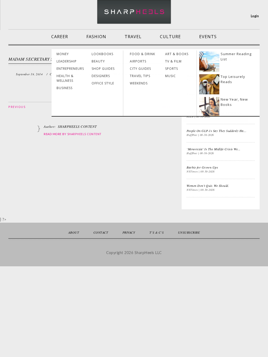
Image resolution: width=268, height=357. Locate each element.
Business (64, 88)
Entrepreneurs (70, 68)
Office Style (103, 83)
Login (255, 16)
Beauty (98, 61)
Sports (171, 68)
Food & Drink (142, 54)
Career (59, 36)
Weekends (139, 83)
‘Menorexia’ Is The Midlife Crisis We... (214, 149)
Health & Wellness (65, 78)
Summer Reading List (236, 56)
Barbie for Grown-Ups (202, 167)
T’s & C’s (156, 232)
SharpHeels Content (84, 134)
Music (170, 76)
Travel (133, 36)
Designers (101, 76)
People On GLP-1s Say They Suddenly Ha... (216, 131)
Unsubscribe (189, 232)
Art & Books (176, 54)
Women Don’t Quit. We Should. (208, 185)
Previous (16, 107)
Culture (170, 36)
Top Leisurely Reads (233, 79)
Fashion (96, 36)
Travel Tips (140, 76)
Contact (100, 232)
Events (208, 36)
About (73, 232)
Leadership (67, 61)
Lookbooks (102, 54)
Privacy (128, 232)
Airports (138, 61)
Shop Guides (103, 68)
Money (63, 54)
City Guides (140, 68)
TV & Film (173, 61)
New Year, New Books (234, 102)
